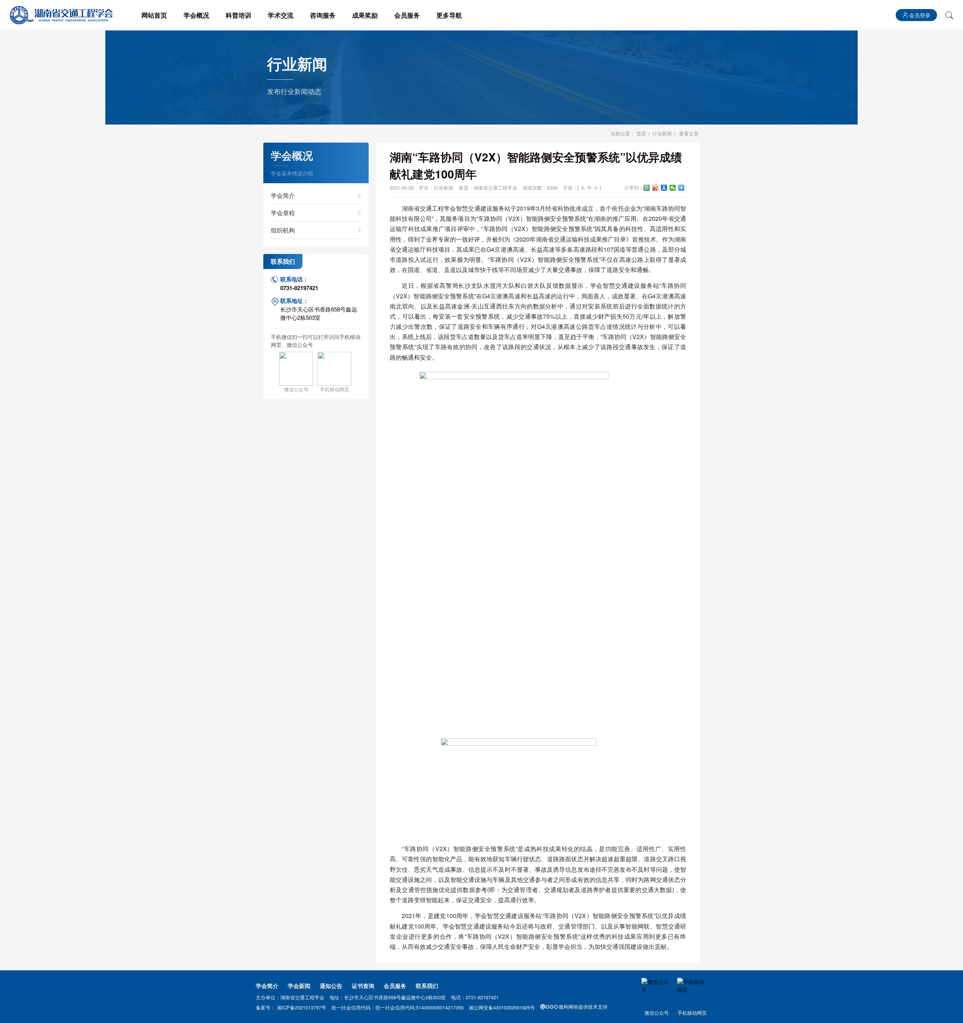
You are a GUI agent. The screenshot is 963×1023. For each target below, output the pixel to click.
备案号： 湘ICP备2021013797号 (292, 1007)
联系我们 (427, 986)
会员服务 (407, 15)
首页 (641, 133)
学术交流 (280, 15)
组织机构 (283, 230)
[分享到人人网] (664, 188)
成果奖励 (365, 15)
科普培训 (238, 15)
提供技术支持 (583, 1006)
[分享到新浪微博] (655, 188)
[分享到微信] (673, 188)
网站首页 (154, 15)
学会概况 (196, 15)
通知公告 (331, 986)
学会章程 (283, 212)
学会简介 (283, 195)
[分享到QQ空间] (647, 188)
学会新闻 (299, 986)
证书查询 (363, 986)
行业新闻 (662, 133)
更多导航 (449, 15)
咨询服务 (323, 15)
